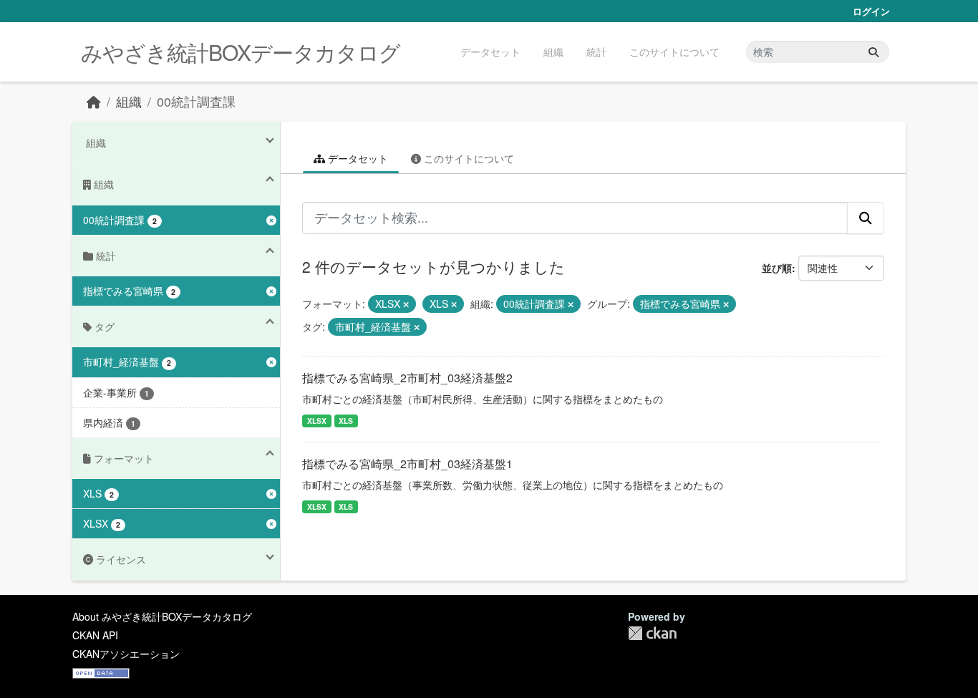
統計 (596, 51)
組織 (553, 51)
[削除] (406, 304)
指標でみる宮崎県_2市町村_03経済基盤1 (407, 463)
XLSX (316, 420)
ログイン (871, 11)
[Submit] (873, 52)
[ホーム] (94, 101)
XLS (346, 420)
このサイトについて (674, 51)
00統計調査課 (196, 101)
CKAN (652, 633)
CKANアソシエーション (126, 653)
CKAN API (95, 635)
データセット (490, 51)
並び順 (777, 268)
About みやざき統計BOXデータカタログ (162, 616)
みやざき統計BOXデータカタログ (240, 52)
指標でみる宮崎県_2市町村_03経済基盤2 (407, 377)
